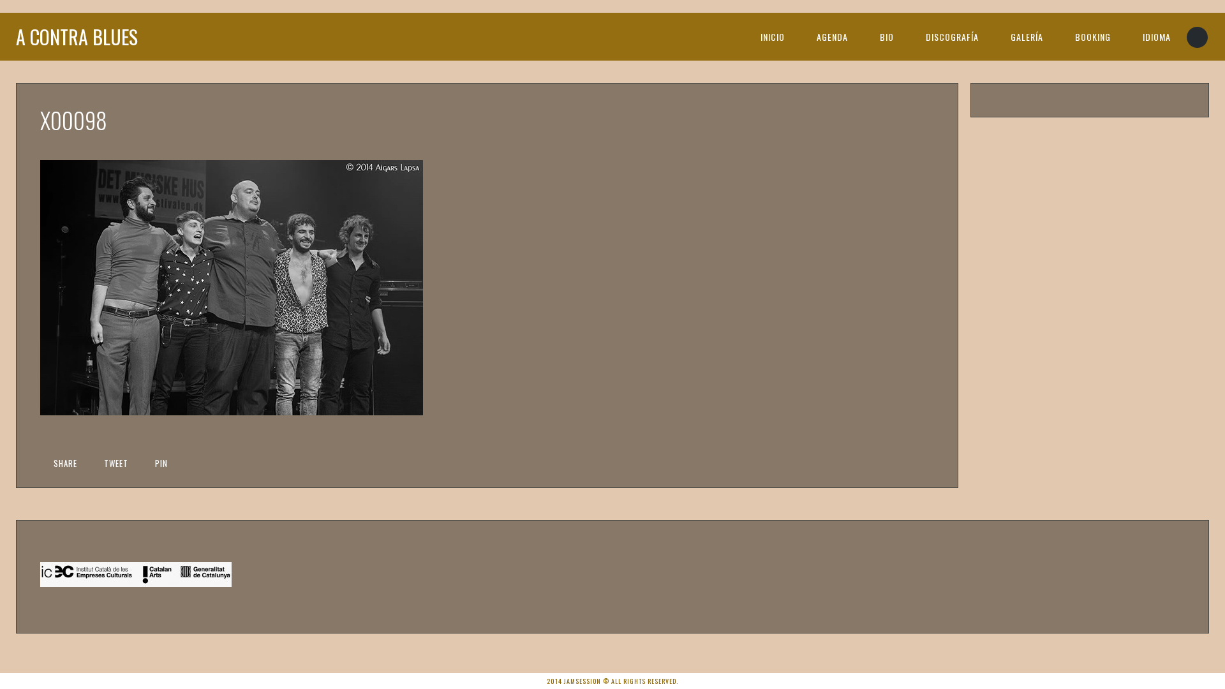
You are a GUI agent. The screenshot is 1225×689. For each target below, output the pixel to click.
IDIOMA (1157, 36)
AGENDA (832, 36)
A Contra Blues (77, 36)
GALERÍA (1027, 36)
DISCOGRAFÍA (952, 36)
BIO (887, 36)
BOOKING (1093, 36)
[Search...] (1198, 37)
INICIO (773, 36)
